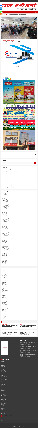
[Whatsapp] (9, 79)
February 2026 (4, 200)
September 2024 (4, 220)
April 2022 (3, 254)
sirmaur (3, 310)
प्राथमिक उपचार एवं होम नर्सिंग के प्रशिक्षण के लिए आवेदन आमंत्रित (28, 154)
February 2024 (4, 228)
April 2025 (3, 212)
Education (2, 371)
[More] (10, 79)
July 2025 (3, 208)
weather (3, 318)
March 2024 (4, 227)
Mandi (3, 297)
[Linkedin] (7, 79)
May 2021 (3, 262)
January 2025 (4, 215)
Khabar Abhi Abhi (9, 40)
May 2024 (3, 225)
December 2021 (4, 259)
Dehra (3, 277)
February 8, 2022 (5, 43)
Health (3, 283)
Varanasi (3, 317)
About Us (29, 0)
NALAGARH (4, 301)
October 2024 (4, 219)
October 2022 (4, 247)
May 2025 (3, 211)
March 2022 (4, 255)
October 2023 (4, 233)
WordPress (26, 426)
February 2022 (4, 256)
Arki (2, 270)
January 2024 (4, 229)
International (4, 287)
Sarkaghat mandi (4, 308)
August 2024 (4, 221)
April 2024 (3, 226)
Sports (3, 312)
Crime (3, 276)
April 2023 (3, 240)
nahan (2, 393)
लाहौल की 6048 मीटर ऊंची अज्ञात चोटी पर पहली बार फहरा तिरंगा (10, 173)
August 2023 (4, 235)
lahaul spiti (3, 295)
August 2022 (4, 249)
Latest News (23, 340)
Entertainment (4, 281)
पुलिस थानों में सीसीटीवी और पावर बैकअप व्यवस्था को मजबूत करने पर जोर (11, 175)
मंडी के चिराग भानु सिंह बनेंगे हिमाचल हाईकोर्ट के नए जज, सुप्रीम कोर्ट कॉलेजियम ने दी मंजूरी (13, 171)
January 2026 (4, 201)
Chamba (3, 274)
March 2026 (4, 199)
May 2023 (3, 239)
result (2, 400)
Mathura (3, 298)
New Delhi (3, 303)
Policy (32, 0)
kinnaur (3, 291)
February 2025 (4, 214)
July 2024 (3, 222)
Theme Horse (15, 426)
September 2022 (4, 248)
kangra (3, 289)
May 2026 (3, 197)
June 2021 (3, 261)
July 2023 (3, 236)
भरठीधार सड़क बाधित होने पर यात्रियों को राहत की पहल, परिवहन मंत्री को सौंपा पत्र (12, 169)
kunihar (3, 294)
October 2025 (4, 205)
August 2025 (4, 207)
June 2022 (3, 252)
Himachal (4, 40)
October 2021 (4, 260)
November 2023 (4, 232)
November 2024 (4, 218)
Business (2, 364)
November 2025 (4, 204)
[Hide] (0, 16)
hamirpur (3, 282)
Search (35, 163)
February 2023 (4, 242)
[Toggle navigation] (2, 12)
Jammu (3, 288)
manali (3, 296)
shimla (3, 309)
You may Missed (5, 321)
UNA (2, 315)
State (2, 408)
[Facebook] (3, 79)
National (3, 302)
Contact (36, 0)
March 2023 (4, 241)
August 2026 (4, 193)
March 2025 (4, 213)
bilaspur (3, 271)
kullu (2, 385)
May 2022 (3, 253)
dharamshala (4, 278)
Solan (13, 40)
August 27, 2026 (4, 334)
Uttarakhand (4, 316)
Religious (3, 305)
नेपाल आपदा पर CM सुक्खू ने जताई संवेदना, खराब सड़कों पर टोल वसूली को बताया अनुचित (13, 185)
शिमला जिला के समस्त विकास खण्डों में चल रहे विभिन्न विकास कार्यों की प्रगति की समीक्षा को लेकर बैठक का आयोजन (10, 155)
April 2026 (3, 198)
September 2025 (4, 206)
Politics (3, 304)
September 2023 (4, 234)
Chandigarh (4, 275)
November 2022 (4, 246)
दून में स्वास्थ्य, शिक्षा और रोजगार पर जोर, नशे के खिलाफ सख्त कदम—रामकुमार (11, 187)
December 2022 (4, 245)
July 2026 (3, 194)
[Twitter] (5, 79)
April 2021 (3, 263)
